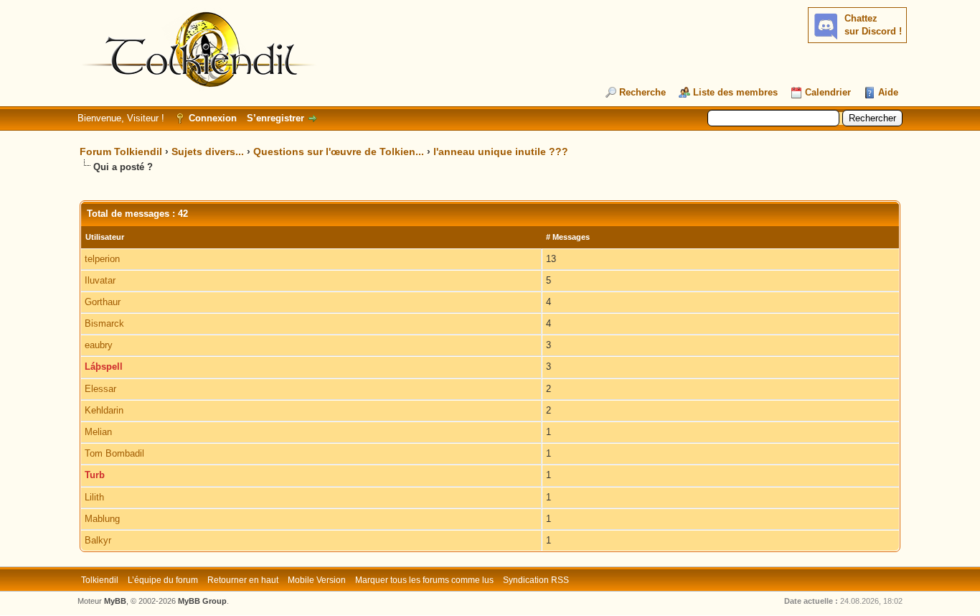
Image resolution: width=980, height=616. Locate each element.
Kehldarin (104, 410)
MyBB (115, 601)
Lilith (94, 497)
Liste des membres (735, 92)
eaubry (99, 345)
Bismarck (104, 323)
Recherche (642, 92)
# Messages (568, 237)
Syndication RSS (536, 580)
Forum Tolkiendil (121, 151)
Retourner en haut (242, 580)
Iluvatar (100, 280)
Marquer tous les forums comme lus (424, 580)
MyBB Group (202, 601)
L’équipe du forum (163, 580)
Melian (98, 431)
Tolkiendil (99, 580)
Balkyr (98, 540)
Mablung (102, 518)
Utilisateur (104, 237)
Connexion (213, 118)
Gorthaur (103, 302)
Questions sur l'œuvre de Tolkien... (338, 151)
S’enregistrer (275, 118)
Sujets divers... (207, 151)
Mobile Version (317, 580)
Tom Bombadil (114, 453)
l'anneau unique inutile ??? (500, 151)
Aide (888, 92)
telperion (102, 258)
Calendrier (828, 92)
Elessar (100, 388)
